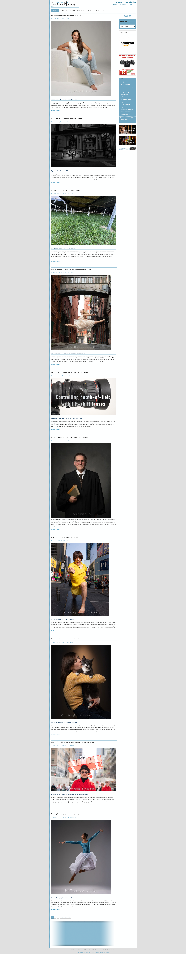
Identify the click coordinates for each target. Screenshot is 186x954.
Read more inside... (55, 110)
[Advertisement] (83, 933)
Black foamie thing (124, 86)
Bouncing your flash (125, 97)
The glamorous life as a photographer (65, 190)
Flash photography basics (126, 111)
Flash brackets (124, 107)
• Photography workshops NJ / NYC (126, 117)
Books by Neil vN (124, 82)
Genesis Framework (94, 952)
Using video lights (124, 112)
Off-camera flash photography (127, 109)
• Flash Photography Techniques (126, 91)
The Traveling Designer (110, 949)
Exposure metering (124, 101)
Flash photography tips (125, 114)
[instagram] (127, 16)
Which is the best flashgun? (126, 106)
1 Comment (70, 18)
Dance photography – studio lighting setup (67, 814)
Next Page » (67, 917)
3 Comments (73, 540)
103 (62, 917)
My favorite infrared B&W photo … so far (67, 118)
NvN (87, 952)
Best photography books (125, 84)
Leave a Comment (72, 122)
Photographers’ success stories (127, 87)
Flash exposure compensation (127, 102)
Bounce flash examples (125, 104)
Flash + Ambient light (125, 94)
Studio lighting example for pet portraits (66, 639)
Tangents (65, 3)
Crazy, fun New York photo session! (64, 537)
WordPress (102, 952)
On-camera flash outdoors (126, 99)
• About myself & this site (125, 81)
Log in (107, 952)
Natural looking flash (125, 92)
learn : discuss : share (124, 4)
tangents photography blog (126, 2)
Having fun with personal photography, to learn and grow (73, 742)
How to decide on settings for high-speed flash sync (71, 269)
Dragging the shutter (125, 96)
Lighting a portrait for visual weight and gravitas (70, 437)
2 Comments (71, 272)
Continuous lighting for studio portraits (66, 15)
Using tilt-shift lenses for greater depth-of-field (69, 372)
